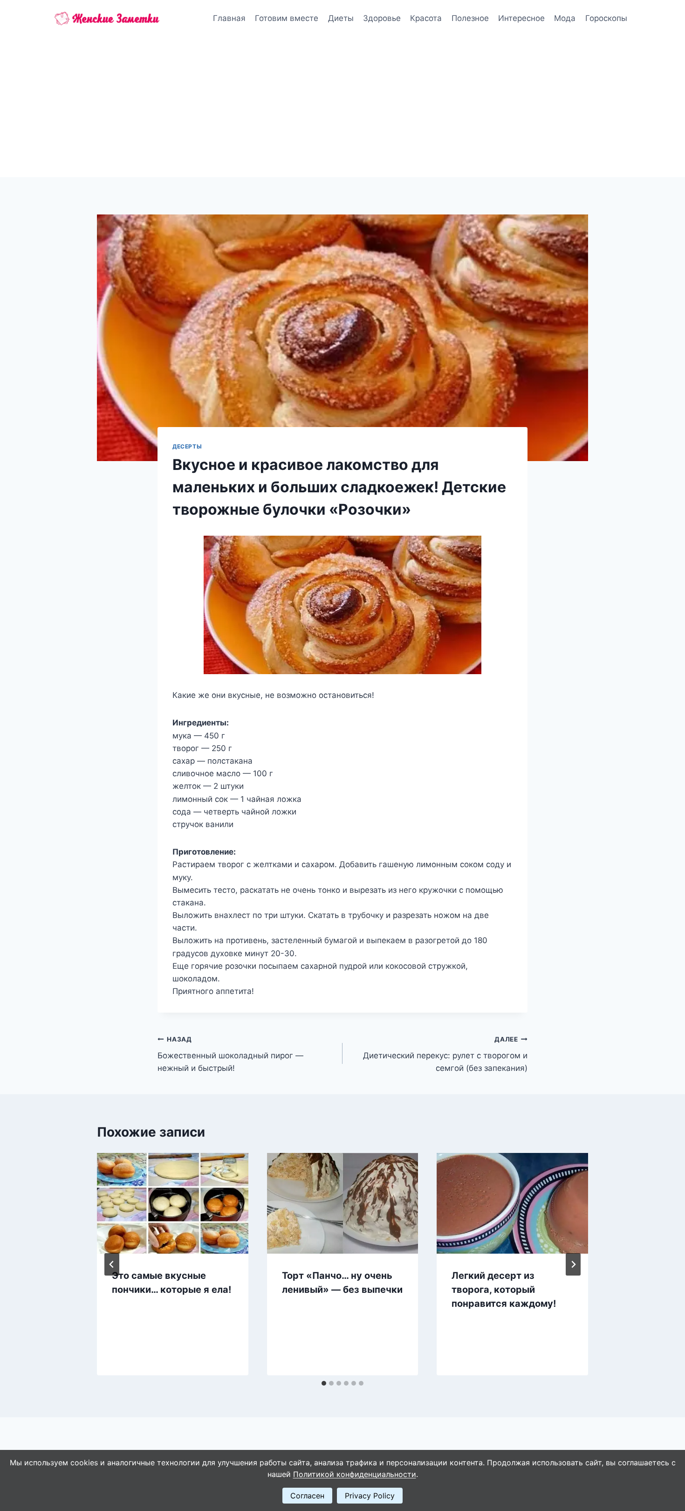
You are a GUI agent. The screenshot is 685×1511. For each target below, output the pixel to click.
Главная (229, 18)
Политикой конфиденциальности (354, 1474)
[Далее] (573, 1264)
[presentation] (172, 1203)
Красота (426, 18)
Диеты (341, 18)
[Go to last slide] (111, 1264)
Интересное (521, 18)
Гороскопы (606, 18)
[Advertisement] (342, 107)
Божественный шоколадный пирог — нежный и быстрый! (230, 1054)
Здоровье (382, 18)
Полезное (470, 18)
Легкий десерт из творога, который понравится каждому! (504, 1289)
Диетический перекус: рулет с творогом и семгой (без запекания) (445, 1054)
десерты (187, 446)
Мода (564, 18)
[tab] (324, 1383)
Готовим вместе (286, 18)
